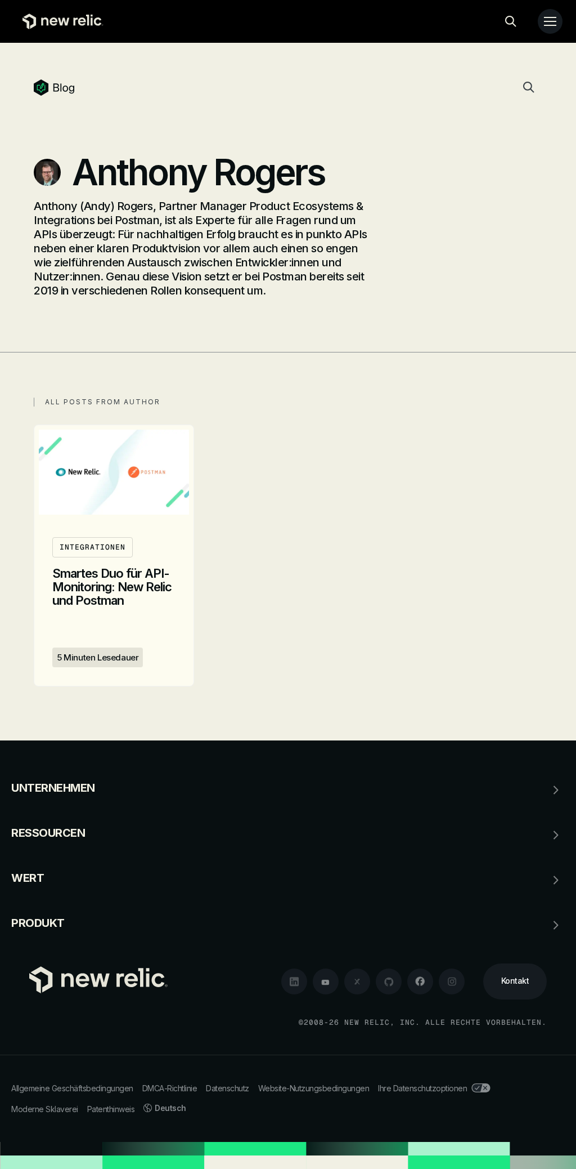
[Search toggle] (510, 21)
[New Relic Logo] (60, 21)
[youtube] (325, 981)
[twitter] (357, 981)
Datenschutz (227, 1088)
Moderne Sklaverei (44, 1109)
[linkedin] (294, 981)
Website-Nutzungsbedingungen (314, 1088)
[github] (388, 981)
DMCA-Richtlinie (169, 1088)
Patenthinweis (111, 1109)
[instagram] (451, 981)
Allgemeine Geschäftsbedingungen (72, 1088)
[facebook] (420, 981)
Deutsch (170, 1108)
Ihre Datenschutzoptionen (422, 1088)
